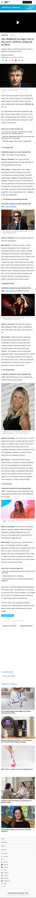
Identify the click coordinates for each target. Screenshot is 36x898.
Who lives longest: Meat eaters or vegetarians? (17, 141)
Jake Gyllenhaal (11, 206)
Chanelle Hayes (11, 491)
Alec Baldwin (21, 155)
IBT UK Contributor (8, 55)
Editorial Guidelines (26, 626)
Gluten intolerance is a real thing (13, 576)
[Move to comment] (22, 60)
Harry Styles (10, 291)
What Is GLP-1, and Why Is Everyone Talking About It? (17, 769)
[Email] (19, 60)
